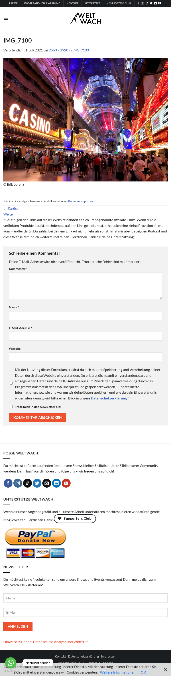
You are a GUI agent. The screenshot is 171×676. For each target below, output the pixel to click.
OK (143, 672)
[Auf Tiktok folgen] (147, 3)
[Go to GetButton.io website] (11, 671)
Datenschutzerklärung (83, 656)
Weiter (10, 214)
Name (14, 307)
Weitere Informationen (117, 672)
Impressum (108, 656)
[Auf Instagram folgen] (142, 3)
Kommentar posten (80, 201)
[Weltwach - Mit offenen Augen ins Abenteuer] (86, 18)
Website (14, 348)
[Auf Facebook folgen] (138, 3)
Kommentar (18, 269)
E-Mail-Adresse (20, 328)
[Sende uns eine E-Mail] (46, 483)
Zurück (10, 208)
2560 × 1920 (58, 50)
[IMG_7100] (85, 119)
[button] (6, 18)
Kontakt (60, 656)
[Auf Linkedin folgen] (155, 3)
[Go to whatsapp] (10, 662)
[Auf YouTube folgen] (159, 3)
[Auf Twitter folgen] (151, 3)
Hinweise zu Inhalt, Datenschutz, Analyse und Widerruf (45, 641)
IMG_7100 (80, 50)
